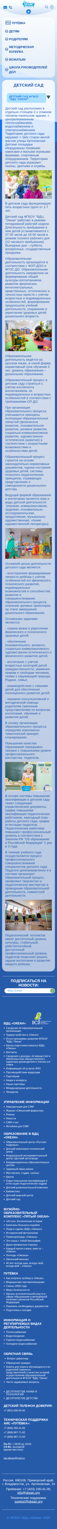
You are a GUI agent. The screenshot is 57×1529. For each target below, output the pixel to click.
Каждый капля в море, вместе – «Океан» (24, 1250)
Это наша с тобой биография (23, 1240)
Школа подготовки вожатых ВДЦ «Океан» (25, 1047)
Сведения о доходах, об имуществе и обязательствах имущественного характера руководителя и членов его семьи (28, 1060)
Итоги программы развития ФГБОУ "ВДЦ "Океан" (27, 1040)
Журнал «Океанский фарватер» (25, 1110)
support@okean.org (28, 1501)
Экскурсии (12, 1092)
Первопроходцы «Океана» (22, 1237)
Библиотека (13, 1191)
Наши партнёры (15, 1084)
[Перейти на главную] (29, 4)
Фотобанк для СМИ (17, 1126)
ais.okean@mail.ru (14, 1458)
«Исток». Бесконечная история (24, 1221)
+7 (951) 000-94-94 (14, 1410)
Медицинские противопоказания (25, 1282)
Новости (11, 1118)
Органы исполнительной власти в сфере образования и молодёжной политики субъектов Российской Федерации (26, 1298)
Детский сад (13, 1199)
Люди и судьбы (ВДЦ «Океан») (24, 1229)
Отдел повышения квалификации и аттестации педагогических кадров (26, 1182)
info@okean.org (5, 7)
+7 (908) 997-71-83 (14, 1437)
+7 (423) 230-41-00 (10, 7)
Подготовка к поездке (18, 1310)
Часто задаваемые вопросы (22, 1382)
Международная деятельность (24, 1088)
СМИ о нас (12, 1122)
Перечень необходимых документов (27, 1306)
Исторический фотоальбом (22, 1233)
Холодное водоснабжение (21, 1343)
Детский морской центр (19, 1195)
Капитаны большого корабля (23, 1225)
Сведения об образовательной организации (24, 1029)
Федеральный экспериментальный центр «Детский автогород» (26, 1157)
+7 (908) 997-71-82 (14, 1432)
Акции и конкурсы (16, 1080)
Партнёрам (12, 1076)
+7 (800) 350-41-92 (14, 1428)
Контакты (11, 1052)
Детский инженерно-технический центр (25, 1150)
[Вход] (52, 7)
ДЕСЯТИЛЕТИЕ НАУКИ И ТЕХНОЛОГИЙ (21, 1393)
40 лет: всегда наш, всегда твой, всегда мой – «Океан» (25, 1264)
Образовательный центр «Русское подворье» (26, 1143)
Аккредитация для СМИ (20, 1106)
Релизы (10, 1114)
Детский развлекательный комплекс (27, 1187)
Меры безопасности (18, 1290)
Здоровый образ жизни (19, 1169)
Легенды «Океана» (17, 1255)
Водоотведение (15, 1336)
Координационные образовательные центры (27, 1163)
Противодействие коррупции (23, 1072)
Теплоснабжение (16, 1332)
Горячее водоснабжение (20, 1340)
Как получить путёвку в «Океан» (25, 1278)
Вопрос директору (17, 1358)
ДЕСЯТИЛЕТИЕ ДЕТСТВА (22, 1398)
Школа (10, 1177)
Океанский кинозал (17, 1259)
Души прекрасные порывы (22, 1244)
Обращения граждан (18, 1363)
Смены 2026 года (16, 1286)
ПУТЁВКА (18, 23)
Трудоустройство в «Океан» (22, 1034)
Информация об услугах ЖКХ (23, 1068)
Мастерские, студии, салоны (22, 1173)
